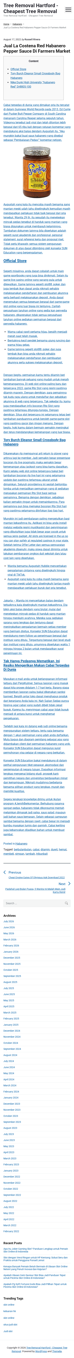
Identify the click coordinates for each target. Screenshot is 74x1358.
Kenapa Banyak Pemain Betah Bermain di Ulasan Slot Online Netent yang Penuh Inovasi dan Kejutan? (35, 1268)
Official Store (18, 69)
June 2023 (9, 1140)
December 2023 (11, 1103)
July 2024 (8, 1061)
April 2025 (8, 1006)
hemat (63, 849)
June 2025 (9, 994)
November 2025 (11, 964)
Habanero (21, 843)
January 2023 (10, 1170)
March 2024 (9, 1085)
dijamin (45, 849)
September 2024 (12, 1049)
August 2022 (10, 1201)
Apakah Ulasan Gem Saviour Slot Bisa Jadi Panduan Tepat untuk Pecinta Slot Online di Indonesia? (34, 1276)
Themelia (57, 1351)
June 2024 (9, 1067)
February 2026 (11, 945)
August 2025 (10, 982)
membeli (8, 853)
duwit (54, 849)
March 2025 (9, 1012)
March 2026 (9, 939)
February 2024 (11, 1091)
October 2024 (10, 1043)
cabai (36, 849)
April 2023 (8, 1152)
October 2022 (10, 1188)
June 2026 (9, 927)
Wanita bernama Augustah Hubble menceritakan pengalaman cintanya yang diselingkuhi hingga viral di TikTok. (37, 570)
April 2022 (8, 1219)
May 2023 (8, 1146)
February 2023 (11, 1164)
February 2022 (11, 1231)
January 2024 (10, 1097)
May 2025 (8, 1000)
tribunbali (42, 853)
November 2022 (11, 1182)
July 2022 (8, 1207)
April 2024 (8, 1079)
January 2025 (10, 1024)
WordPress (41, 1351)
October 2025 (10, 970)
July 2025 (8, 988)
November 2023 (11, 1109)
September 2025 (12, 976)
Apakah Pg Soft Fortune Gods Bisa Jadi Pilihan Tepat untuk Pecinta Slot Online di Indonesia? (35, 1285)
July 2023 (8, 1134)
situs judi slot (10, 1324)
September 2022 (12, 1195)
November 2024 (11, 1036)
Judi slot (8, 1331)
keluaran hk (9, 1311)
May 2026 (8, 933)
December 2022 (11, 1176)
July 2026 (8, 921)
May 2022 (8, 1213)
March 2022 (9, 1225)
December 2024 (11, 1030)
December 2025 (11, 957)
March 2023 (9, 1158)
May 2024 (8, 1073)
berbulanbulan (22, 849)
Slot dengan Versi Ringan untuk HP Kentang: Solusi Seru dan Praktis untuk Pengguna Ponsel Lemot (35, 1259)
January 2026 (10, 951)
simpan (19, 853)
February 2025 (11, 1018)
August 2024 (10, 1055)
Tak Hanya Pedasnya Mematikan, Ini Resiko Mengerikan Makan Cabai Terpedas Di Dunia (36, 665)
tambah (30, 853)
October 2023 (10, 1116)
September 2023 (12, 1122)
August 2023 (10, 1128)
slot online (8, 1304)
